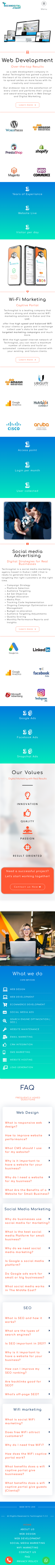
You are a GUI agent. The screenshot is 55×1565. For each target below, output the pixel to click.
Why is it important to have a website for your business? (23, 1164)
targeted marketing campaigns (21, 332)
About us (28, 1529)
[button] (27, 1124)
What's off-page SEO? (22, 1394)
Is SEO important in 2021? (25, 1343)
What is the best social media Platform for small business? (24, 1235)
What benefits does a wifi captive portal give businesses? (25, 1470)
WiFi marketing (27, 1548)
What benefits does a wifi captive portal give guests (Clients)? (26, 1487)
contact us (27, 1552)
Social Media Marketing (27, 1543)
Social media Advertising (27, 553)
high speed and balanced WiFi (33, 324)
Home (27, 1525)
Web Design (27, 1534)
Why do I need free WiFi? (24, 1445)
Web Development (27, 60)
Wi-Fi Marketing (27, 299)
